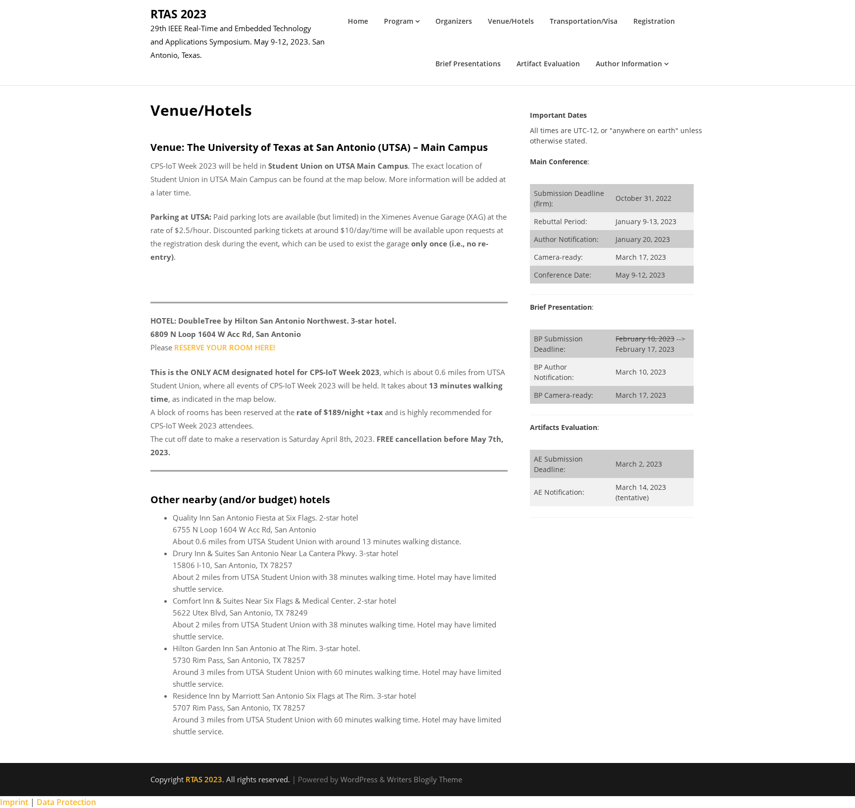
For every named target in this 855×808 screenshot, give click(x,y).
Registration (654, 21)
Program (398, 21)
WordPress (359, 779)
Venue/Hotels (511, 21)
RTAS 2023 (178, 14)
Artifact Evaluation (548, 63)
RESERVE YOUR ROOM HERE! (224, 347)
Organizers (453, 21)
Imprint (14, 802)
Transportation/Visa (584, 21)
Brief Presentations (468, 63)
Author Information (629, 63)
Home (358, 21)
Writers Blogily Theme (424, 779)
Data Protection (66, 802)
